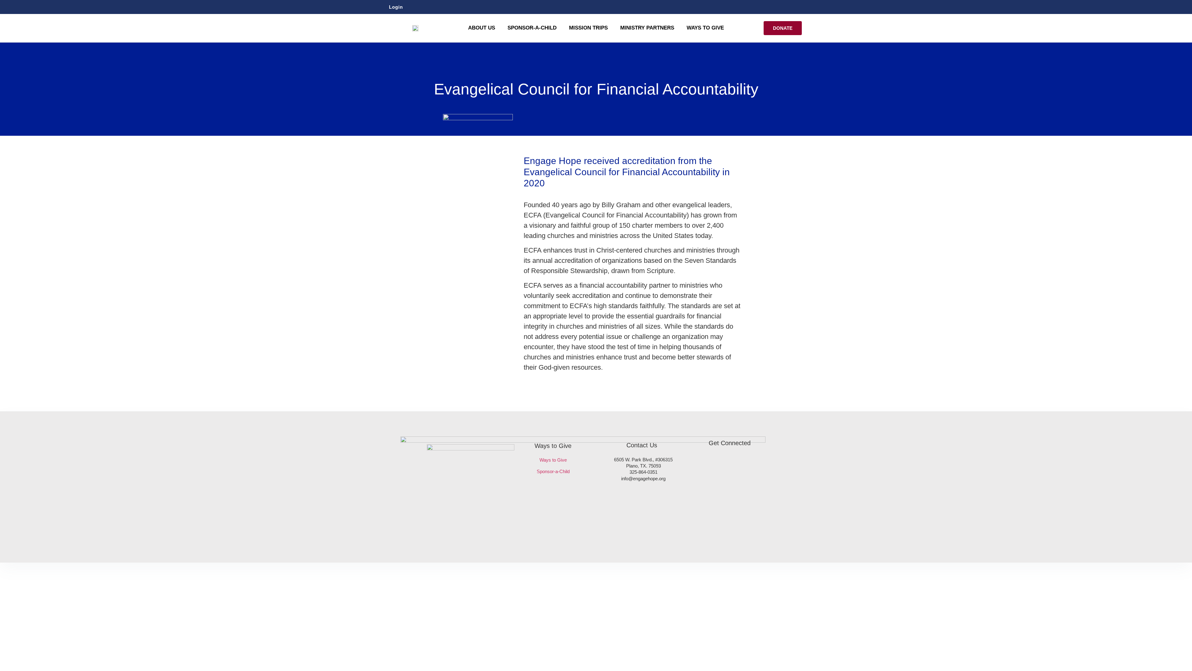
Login (396, 7)
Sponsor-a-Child (553, 471)
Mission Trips (588, 28)
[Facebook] (784, 7)
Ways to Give (705, 28)
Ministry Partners (647, 28)
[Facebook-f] (711, 463)
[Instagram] (796, 7)
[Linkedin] (807, 7)
